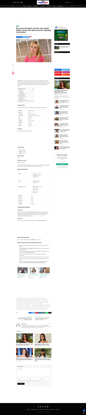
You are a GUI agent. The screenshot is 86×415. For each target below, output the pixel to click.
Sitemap (28, 409)
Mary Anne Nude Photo (27, 306)
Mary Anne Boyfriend (20, 299)
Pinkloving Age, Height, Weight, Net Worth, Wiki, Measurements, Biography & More (65, 147)
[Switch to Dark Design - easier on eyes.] (71, 6)
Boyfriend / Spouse (23, 94)
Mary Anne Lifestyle (39, 303)
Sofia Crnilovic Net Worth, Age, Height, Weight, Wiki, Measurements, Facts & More (24, 345)
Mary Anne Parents (41, 306)
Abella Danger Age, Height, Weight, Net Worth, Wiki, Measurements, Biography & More (64, 125)
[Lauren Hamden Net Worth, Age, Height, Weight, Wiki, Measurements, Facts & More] (43, 338)
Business (42, 6)
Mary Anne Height (26, 302)
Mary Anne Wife (31, 309)
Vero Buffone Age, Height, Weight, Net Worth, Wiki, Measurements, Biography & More (64, 142)
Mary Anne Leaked (32, 303)
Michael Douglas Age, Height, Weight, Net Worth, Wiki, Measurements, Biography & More (64, 107)
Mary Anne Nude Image (20, 306)
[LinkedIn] (13, 71)
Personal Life (21, 90)
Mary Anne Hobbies (32, 302)
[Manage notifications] (84, 413)
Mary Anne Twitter (19, 309)
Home (24, 6)
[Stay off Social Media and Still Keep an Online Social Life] (56, 47)
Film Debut (21, 98)
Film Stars (29, 6)
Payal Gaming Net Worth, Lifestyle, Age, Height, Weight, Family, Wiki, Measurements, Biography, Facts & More (25, 318)
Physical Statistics (22, 95)
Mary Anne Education (45, 299)
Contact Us (57, 409)
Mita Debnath (20, 34)
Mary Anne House (39, 302)
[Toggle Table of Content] (32, 89)
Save (30, 36)
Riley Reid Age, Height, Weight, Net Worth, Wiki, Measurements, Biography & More (65, 130)
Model (56, 88)
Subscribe (67, 2)
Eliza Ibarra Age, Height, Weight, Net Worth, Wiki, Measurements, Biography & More (64, 113)
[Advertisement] (43, 15)
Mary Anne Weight (25, 309)
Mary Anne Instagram (26, 303)
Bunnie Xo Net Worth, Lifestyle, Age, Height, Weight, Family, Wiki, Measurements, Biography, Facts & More (42, 318)
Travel (54, 6)
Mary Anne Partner (48, 306)
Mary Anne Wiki (37, 309)
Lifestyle (48, 6)
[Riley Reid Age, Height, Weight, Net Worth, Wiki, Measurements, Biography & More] (56, 130)
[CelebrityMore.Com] (43, 2)
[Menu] (13, 6)
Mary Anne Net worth (22, 99)
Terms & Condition (34, 409)
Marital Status (22, 93)
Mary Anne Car (32, 299)
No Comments (31, 34)
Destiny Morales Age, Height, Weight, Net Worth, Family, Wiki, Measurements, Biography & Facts (43, 359)
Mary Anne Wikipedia (43, 309)
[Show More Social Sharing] (32, 37)
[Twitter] (13, 69)
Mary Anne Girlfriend (20, 302)
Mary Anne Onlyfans (35, 306)
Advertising (60, 6)
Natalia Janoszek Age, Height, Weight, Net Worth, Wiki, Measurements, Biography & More (24, 359)
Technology (35, 6)
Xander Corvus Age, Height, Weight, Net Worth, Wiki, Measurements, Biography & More (64, 119)
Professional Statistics (22, 96)
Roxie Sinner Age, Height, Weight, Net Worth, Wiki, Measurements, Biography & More (64, 136)
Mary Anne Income (19, 303)
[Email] (13, 74)
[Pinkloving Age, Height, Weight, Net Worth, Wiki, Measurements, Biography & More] (56, 148)
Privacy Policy (62, 167)
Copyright (52, 409)
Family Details (22, 92)
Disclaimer (41, 409)
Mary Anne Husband (45, 302)
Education (21, 91)
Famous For (21, 97)
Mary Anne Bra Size (26, 299)
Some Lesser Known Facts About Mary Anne (26, 100)
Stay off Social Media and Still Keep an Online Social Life (65, 47)
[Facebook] (13, 67)
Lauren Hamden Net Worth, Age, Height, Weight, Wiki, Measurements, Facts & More (42, 345)
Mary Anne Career (38, 299)
